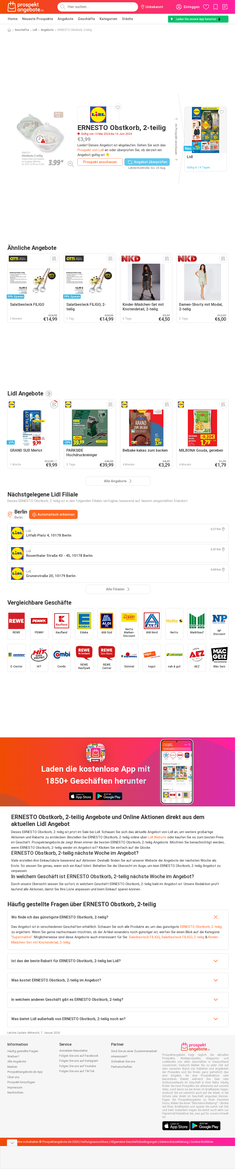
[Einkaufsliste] (225, 7)
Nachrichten (15, 1092)
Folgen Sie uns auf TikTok (76, 1071)
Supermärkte (22, 937)
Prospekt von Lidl (90, 150)
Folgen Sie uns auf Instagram (78, 1060)
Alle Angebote (16, 1061)
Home (13, 19)
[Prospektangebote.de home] (25, 7)
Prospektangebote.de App (25, 1072)
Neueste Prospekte (37, 19)
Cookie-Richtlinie (202, 1141)
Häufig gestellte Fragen (22, 1051)
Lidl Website (157, 837)
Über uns (13, 1077)
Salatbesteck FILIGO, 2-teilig (182, 937)
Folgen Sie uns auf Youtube (77, 1066)
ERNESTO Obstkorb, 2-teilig (201, 927)
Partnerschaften (121, 1066)
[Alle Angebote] (49, 393)
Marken (12, 1066)
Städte (127, 19)
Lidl (35, 30)
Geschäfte (86, 19)
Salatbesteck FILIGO (144, 937)
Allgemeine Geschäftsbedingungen (133, 1141)
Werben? (13, 1056)
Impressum (14, 1087)
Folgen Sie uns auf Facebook (78, 1055)
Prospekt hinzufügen (21, 1082)
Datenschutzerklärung (174, 1141)
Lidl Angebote (25, 393)
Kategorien (108, 19)
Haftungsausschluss (94, 1141)
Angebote (65, 19)
